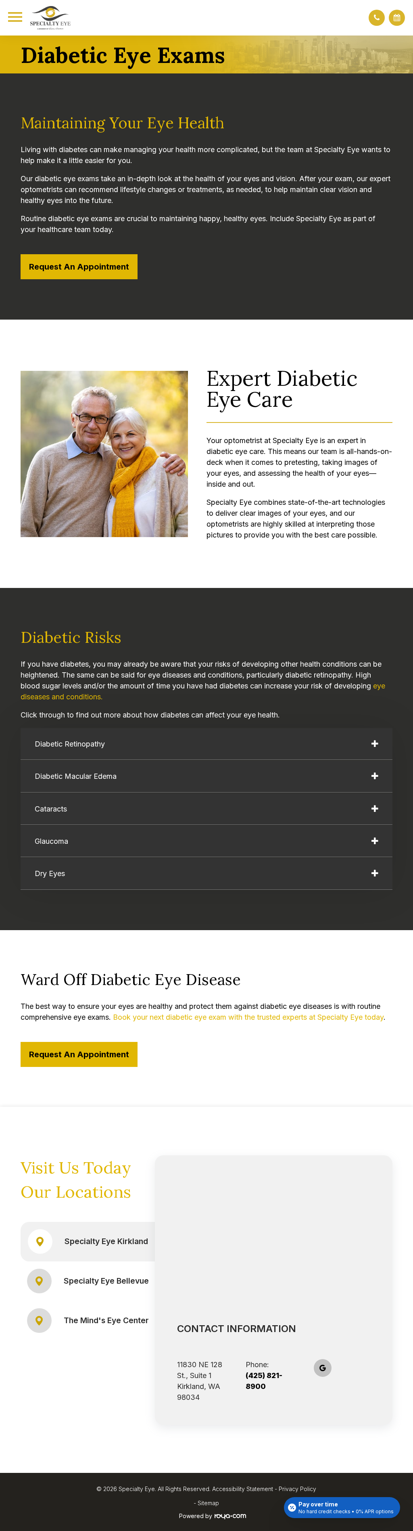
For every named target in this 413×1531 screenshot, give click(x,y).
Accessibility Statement (242, 1488)
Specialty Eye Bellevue (106, 1281)
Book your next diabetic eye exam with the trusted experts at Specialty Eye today (248, 1017)
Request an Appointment (79, 267)
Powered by (195, 1515)
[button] (377, 18)
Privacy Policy (297, 1488)
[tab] (206, 744)
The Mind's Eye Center (106, 1320)
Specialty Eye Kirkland (106, 1241)
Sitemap (208, 1503)
